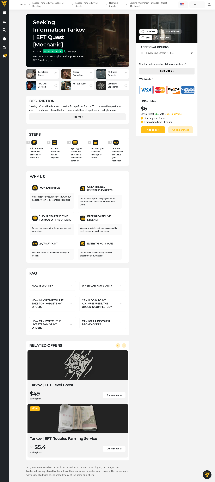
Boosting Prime (173, 114)
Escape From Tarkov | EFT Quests (87, 4)
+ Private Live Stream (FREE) (159, 53)
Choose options (114, 395)
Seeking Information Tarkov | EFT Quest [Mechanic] (148, 4)
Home (23, 4)
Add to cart (153, 129)
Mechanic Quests (113, 4)
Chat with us (167, 71)
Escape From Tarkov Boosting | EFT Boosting (49, 4)
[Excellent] (59, 51)
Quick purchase (180, 129)
